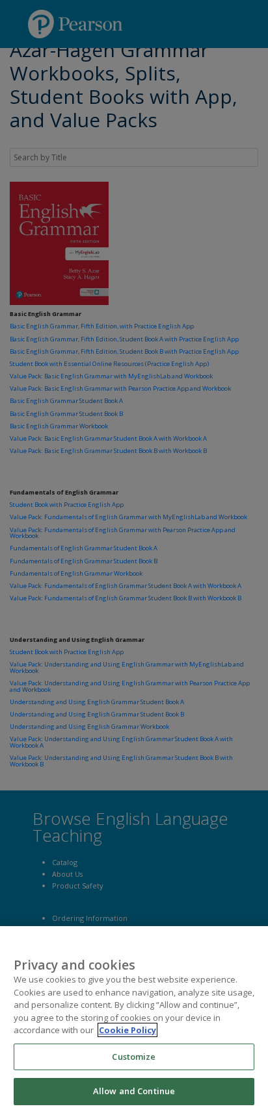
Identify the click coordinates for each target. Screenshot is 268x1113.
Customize (133, 1056)
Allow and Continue (134, 1091)
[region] (134, 1019)
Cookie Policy (127, 1030)
